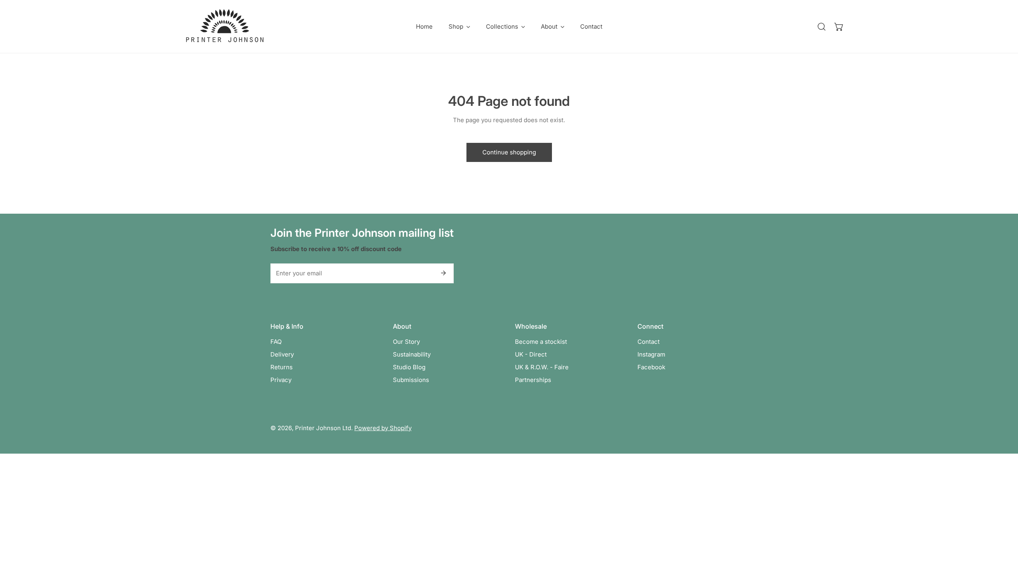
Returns (281, 367)
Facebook (651, 367)
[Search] (821, 26)
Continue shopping (509, 152)
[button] (459, 26)
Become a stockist (541, 341)
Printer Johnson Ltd (323, 428)
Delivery (282, 354)
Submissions (411, 380)
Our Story (406, 341)
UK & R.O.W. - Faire (542, 367)
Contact (648, 341)
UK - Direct (531, 354)
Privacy (280, 380)
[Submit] (443, 273)
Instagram (651, 354)
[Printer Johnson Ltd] (224, 26)
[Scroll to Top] (1004, 531)
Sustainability (412, 354)
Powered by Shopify (383, 428)
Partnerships (533, 380)
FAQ (276, 341)
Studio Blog (409, 367)
